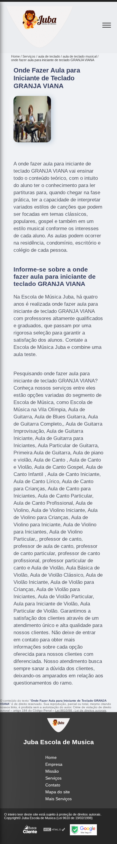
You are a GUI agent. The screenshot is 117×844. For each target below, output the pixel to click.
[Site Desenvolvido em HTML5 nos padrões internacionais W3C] (54, 830)
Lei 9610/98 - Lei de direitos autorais (80, 710)
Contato (52, 785)
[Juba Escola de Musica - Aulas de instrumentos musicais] (39, 46)
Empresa (53, 764)
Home (51, 757)
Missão (52, 771)
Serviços (53, 778)
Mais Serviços (58, 798)
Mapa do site (57, 791)
